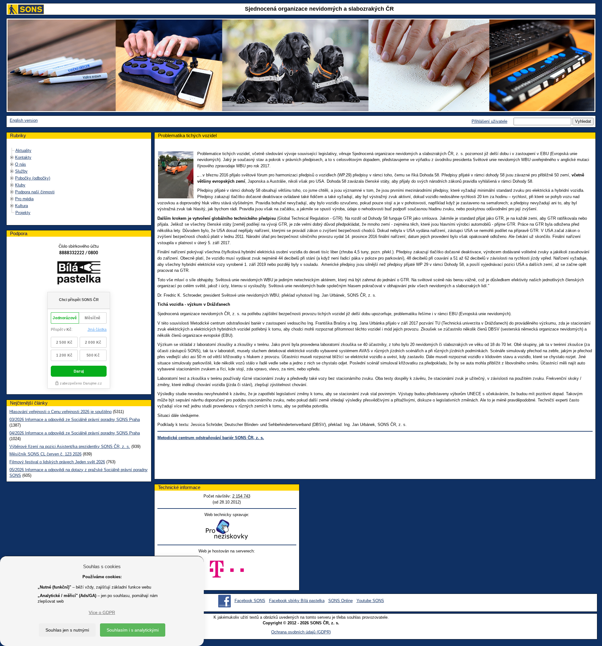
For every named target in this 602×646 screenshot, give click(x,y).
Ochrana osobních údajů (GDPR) (301, 632)
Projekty (22, 212)
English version (24, 120)
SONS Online (340, 600)
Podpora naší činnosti (35, 192)
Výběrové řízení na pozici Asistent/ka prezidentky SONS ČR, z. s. (69, 446)
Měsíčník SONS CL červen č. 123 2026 (45, 454)
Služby (21, 171)
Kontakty (23, 157)
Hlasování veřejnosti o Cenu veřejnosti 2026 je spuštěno (60, 411)
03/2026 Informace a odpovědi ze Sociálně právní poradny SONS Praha (74, 419)
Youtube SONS (370, 600)
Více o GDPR (102, 612)
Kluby (20, 185)
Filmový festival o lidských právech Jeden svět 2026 (57, 462)
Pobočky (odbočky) (32, 178)
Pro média (24, 198)
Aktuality (23, 150)
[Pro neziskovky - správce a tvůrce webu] (226, 529)
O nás (20, 164)
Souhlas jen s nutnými (67, 630)
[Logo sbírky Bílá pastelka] (79, 274)
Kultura (21, 205)
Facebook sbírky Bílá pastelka (297, 600)
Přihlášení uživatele (489, 121)
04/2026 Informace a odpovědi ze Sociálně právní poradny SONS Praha (74, 433)
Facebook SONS (250, 600)
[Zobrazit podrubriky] (11, 157)
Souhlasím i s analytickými (133, 630)
